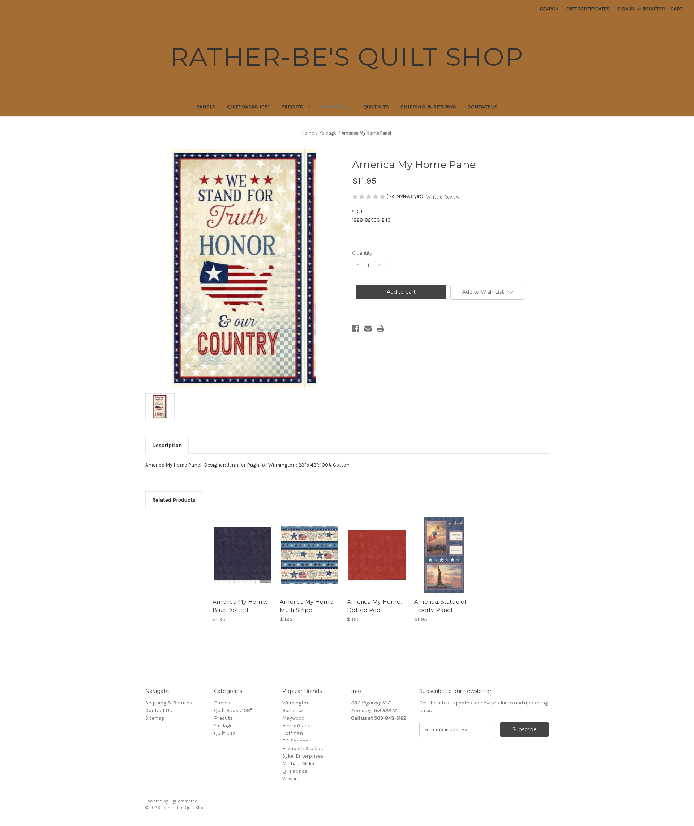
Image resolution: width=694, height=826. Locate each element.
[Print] (380, 328)
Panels (205, 106)
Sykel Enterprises (303, 756)
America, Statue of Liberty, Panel (440, 605)
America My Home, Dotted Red (374, 605)
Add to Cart (242, 561)
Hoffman (292, 733)
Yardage (333, 106)
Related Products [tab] (174, 500)
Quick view (242, 549)
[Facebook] (355, 328)
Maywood (293, 718)
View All (290, 779)
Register (654, 9)
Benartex (293, 710)
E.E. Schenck (296, 741)
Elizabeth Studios (302, 748)
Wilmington (296, 703)
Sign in (626, 9)
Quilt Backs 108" (248, 106)
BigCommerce (183, 801)
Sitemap (155, 718)
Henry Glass (296, 726)
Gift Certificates (587, 9)
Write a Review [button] (442, 197)
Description (167, 445)
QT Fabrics (295, 771)
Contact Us (483, 106)
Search (549, 9)
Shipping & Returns (428, 106)
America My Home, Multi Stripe (307, 605)
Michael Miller (298, 764)
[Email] (368, 328)
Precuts (292, 106)
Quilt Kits (376, 106)
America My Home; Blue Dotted (240, 605)
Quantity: (362, 253)
